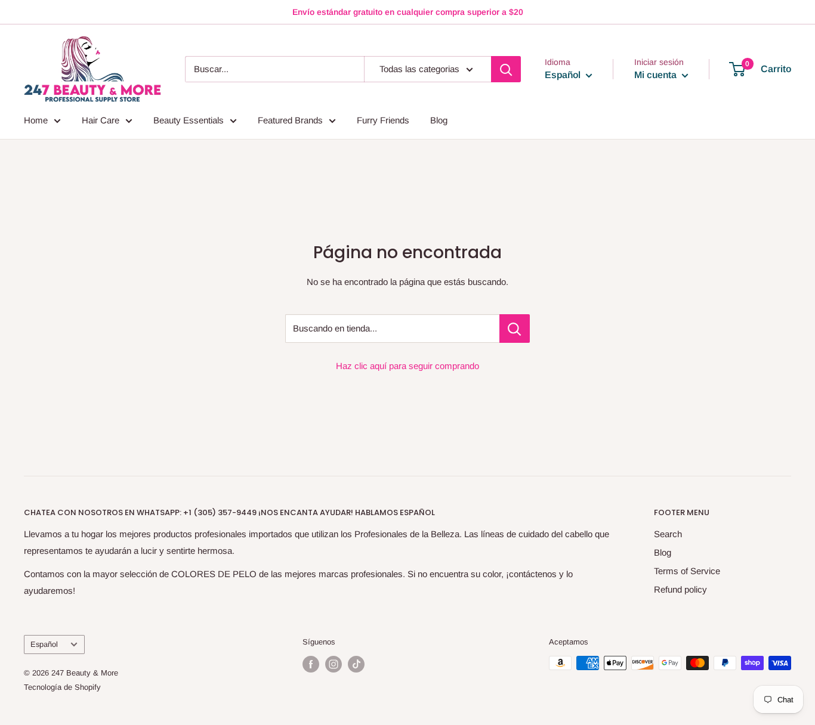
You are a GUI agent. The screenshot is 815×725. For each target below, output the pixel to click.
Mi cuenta (656, 75)
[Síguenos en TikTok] (356, 664)
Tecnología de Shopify (62, 687)
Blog (438, 120)
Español (44, 644)
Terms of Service (687, 571)
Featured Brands (290, 120)
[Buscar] (506, 69)
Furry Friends (383, 120)
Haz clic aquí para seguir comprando (407, 366)
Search (668, 534)
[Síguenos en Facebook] (310, 664)
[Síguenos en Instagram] (333, 664)
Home (36, 120)
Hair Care (100, 120)
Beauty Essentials (188, 120)
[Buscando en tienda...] (514, 328)
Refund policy (680, 589)
